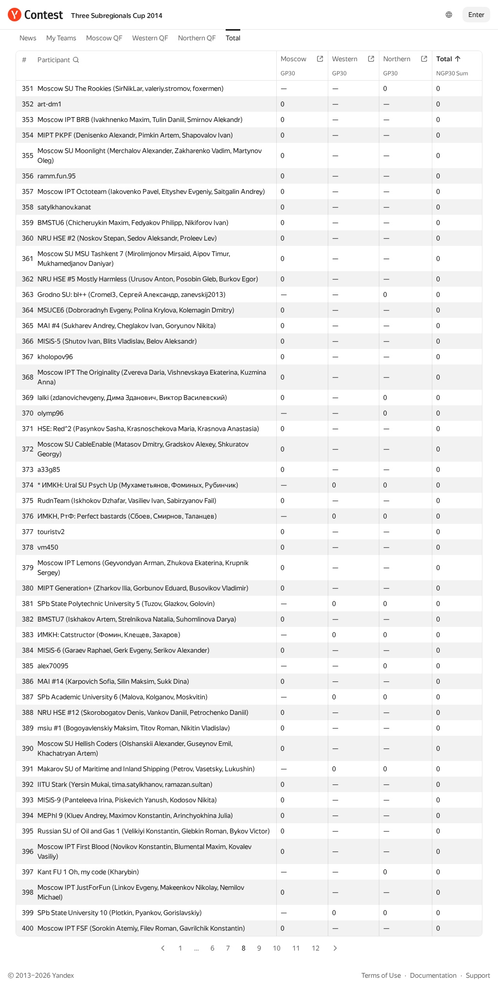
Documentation (433, 975)
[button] (58, 60)
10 (277, 948)
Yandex (63, 975)
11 (296, 948)
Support (478, 975)
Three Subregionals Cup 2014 (116, 15)
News (27, 38)
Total (233, 38)
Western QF (150, 38)
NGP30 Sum (452, 73)
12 (316, 948)
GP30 (288, 73)
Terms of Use (381, 975)
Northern (396, 59)
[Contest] (35, 14)
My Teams (61, 38)
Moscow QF (104, 38)
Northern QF (197, 38)
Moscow (293, 59)
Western (344, 59)
